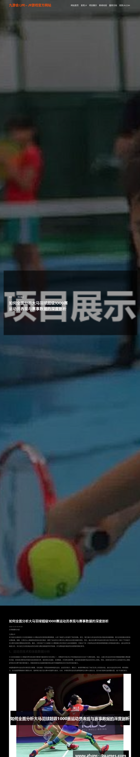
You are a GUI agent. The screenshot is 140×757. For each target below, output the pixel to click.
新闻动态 (103, 5)
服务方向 (113, 5)
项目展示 (93, 5)
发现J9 (84, 5)
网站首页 (75, 5)
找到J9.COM (124, 5)
